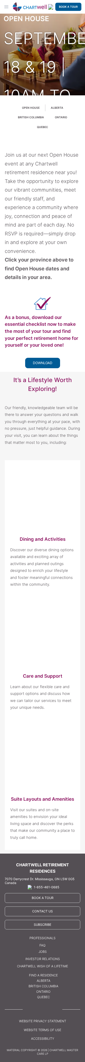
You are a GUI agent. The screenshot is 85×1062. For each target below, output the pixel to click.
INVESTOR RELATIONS (42, 959)
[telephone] (50, 7)
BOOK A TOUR (68, 6)
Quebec (42, 127)
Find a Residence (43, 975)
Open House (31, 107)
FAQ (42, 945)
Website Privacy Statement (42, 1021)
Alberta (57, 107)
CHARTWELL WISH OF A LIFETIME (42, 966)
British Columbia (31, 117)
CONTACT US (42, 911)
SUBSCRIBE (42, 924)
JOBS (43, 951)
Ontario (61, 117)
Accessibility (42, 1038)
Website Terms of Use (42, 1030)
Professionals (42, 938)
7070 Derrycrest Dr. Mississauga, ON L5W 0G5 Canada (40, 881)
